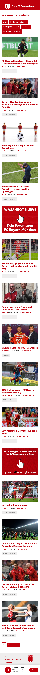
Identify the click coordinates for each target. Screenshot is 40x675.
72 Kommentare (22, 66)
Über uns (8, 656)
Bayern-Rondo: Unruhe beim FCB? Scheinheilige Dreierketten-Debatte (20, 104)
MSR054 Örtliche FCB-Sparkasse (20, 347)
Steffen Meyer (7, 395)
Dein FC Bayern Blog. (23, 6)
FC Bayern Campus (11, 31)
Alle (5, 22)
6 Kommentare (21, 549)
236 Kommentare (24, 312)
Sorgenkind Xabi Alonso (14, 505)
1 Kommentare (26, 351)
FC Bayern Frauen (11, 27)
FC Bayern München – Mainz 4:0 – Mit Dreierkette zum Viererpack (20, 62)
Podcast (25, 27)
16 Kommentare (21, 508)
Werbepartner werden (13, 659)
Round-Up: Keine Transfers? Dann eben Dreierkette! (17, 308)
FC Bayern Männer (18, 22)
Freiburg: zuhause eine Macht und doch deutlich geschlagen (18, 626)
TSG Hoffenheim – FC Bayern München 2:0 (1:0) (18, 391)
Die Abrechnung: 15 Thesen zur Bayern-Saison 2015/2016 (18, 585)
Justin (4, 110)
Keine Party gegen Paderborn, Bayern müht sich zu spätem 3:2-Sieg (20, 266)
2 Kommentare (21, 631)
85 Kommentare (28, 395)
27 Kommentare (22, 151)
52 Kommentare (22, 436)
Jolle (3, 631)
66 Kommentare (22, 194)
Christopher (6, 351)
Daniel (4, 66)
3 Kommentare (22, 110)
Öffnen (33, 670)
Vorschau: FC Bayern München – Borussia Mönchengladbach (19, 544)
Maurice (5, 312)
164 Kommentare (23, 271)
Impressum (9, 662)
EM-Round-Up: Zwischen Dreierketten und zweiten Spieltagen (16, 189)
